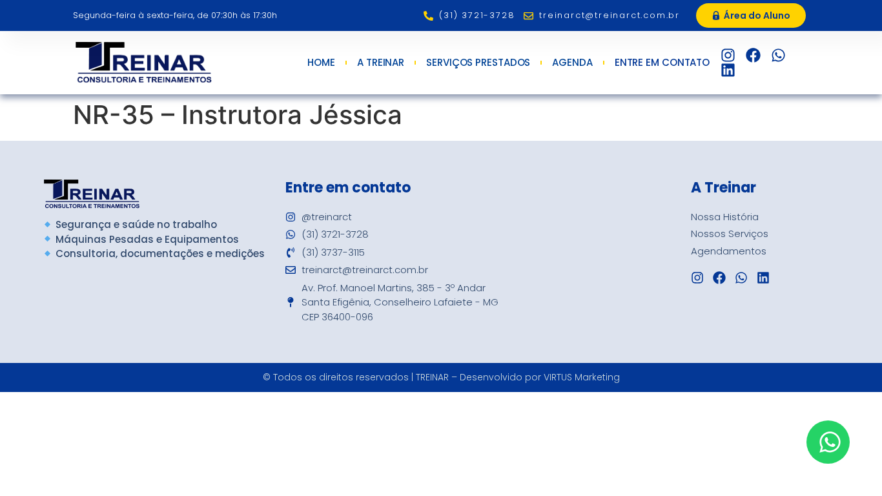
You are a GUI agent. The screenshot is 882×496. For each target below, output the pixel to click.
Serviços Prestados (478, 62)
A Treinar (380, 62)
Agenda (572, 62)
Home (321, 62)
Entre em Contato (662, 62)
